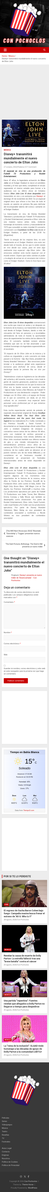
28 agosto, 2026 (10, 920)
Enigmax (5, 1155)
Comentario (9, 602)
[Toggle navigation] (5, 50)
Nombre (8, 632)
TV (3, 1138)
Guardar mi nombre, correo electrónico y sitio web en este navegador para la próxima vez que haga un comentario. (24, 671)
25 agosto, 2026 (10, 965)
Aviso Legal (6, 1148)
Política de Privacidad (10, 1165)
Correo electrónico (12, 643)
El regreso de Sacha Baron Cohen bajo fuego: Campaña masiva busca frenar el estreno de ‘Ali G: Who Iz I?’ (24, 913)
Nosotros (6, 1158)
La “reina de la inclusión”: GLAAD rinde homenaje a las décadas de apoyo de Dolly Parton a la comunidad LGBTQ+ (23, 1048)
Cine (6, 904)
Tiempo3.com (28, 810)
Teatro (4, 1131)
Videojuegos (7, 1125)
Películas (5, 1118)
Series (4, 1121)
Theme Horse (27, 1184)
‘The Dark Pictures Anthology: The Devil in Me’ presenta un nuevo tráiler (24, 545)
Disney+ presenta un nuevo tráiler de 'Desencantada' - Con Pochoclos (26, 578)
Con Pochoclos (23, 920)
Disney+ (40, 196)
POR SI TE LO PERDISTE (17, 876)
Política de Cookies (10, 1162)
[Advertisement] (24, 94)
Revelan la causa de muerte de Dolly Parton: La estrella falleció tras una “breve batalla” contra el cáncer (22, 958)
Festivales (6, 1142)
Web (5, 655)
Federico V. (22, 167)
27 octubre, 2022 (10, 167)
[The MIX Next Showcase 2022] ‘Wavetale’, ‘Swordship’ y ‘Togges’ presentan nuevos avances (23, 533)
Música (7, 150)
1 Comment (31, 167)
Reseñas (5, 1135)
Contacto (6, 1152)
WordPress (32, 1188)
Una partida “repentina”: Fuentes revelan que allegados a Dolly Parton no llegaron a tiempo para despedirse (24, 1003)
